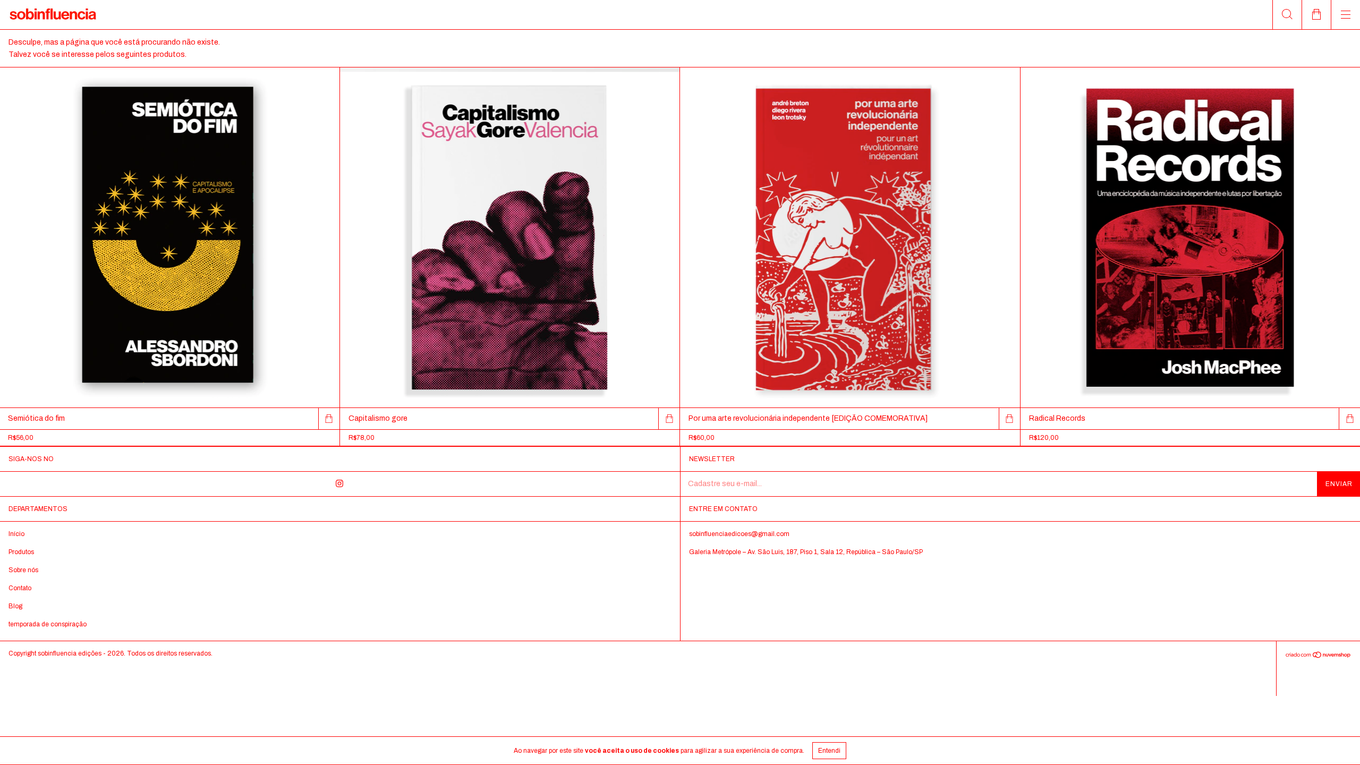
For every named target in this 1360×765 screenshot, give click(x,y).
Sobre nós (23, 570)
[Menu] (1345, 14)
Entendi (829, 750)
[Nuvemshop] (1318, 656)
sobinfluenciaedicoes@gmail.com (739, 534)
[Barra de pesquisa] (1287, 14)
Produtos (21, 552)
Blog (15, 606)
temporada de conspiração (47, 624)
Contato (19, 588)
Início (16, 534)
